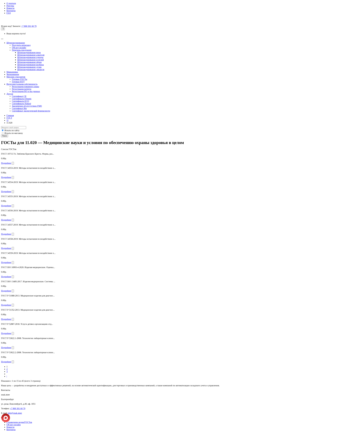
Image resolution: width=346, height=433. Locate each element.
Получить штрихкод (21, 45)
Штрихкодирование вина (29, 52)
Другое (9, 94)
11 (7, 120)
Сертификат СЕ (19, 96)
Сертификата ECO (20, 101)
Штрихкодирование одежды (30, 57)
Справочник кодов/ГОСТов (19, 422)
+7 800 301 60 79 (28, 26)
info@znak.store (15, 413)
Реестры (10, 6)
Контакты (11, 10)
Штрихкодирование (15, 43)
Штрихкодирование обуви (29, 62)
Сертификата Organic (21, 99)
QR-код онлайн (19, 47)
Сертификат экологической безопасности (31, 111)
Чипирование (12, 74)
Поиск (4, 136)
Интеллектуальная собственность (21, 84)
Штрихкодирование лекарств (30, 69)
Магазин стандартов (15, 77)
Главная (10, 115)
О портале (11, 3)
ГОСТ (9, 118)
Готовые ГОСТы (19, 79)
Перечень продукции (21, 50)
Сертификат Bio (19, 108)
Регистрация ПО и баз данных (26, 91)
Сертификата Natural (21, 103)
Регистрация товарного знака (25, 86)
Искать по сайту (11, 130)
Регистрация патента (21, 89)
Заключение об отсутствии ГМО (27, 106)
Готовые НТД (18, 82)
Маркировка (12, 72)
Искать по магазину (13, 133)
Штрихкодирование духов (29, 67)
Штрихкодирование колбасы (30, 64)
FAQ (8, 13)
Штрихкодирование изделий (30, 60)
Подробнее (6, 163)
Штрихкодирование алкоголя (30, 55)
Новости (10, 8)
